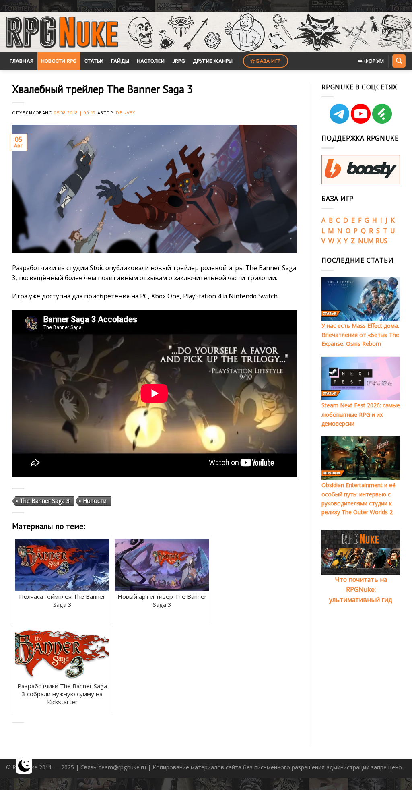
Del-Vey (125, 113)
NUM (366, 240)
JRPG (178, 61)
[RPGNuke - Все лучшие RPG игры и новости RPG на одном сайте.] (62, 32)
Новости (95, 501)
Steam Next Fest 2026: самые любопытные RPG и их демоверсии (360, 414)
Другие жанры (213, 61)
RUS (381, 240)
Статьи (94, 61)
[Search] (398, 60)
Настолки (151, 61)
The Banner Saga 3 (45, 501)
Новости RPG (59, 61)
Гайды (120, 61)
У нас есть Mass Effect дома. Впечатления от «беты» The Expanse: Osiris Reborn (360, 334)
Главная (21, 61)
